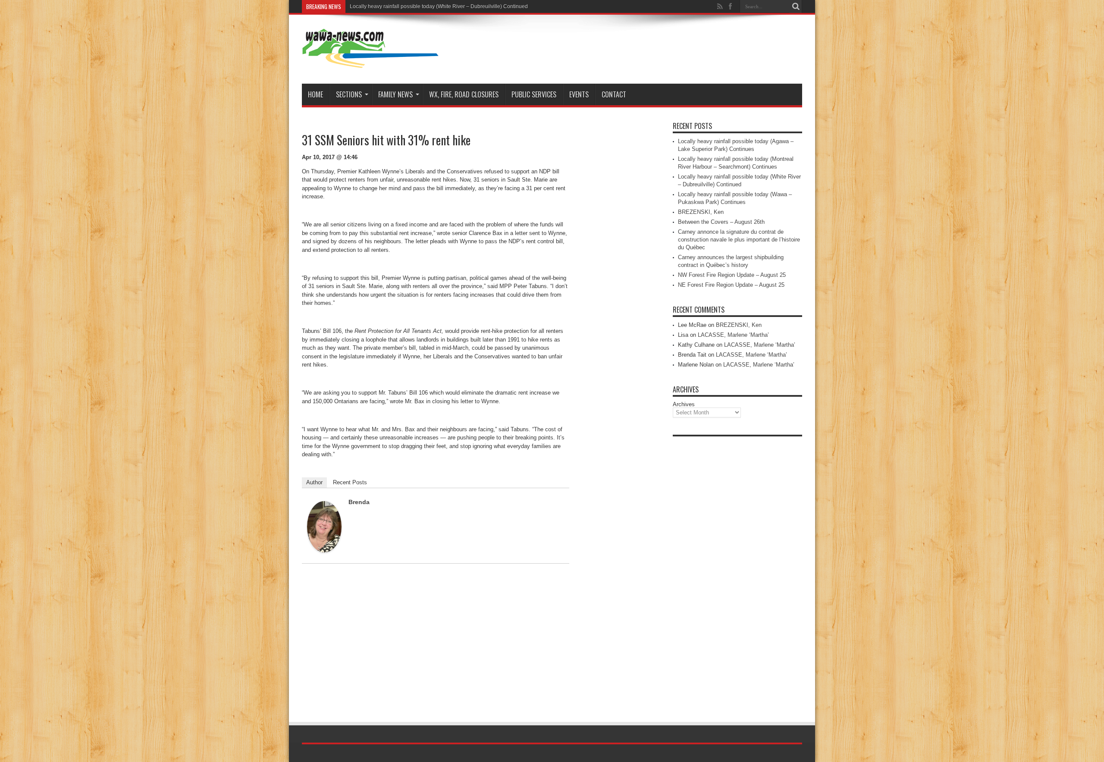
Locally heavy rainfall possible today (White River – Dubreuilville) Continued (439, 6)
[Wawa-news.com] (370, 62)
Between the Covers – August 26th (721, 222)
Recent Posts (350, 482)
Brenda (359, 502)
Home (315, 94)
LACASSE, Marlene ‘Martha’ (733, 335)
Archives (684, 404)
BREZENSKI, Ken (701, 212)
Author (314, 482)
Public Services (533, 94)
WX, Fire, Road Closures (464, 94)
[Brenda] (324, 550)
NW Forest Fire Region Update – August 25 (732, 275)
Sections (349, 94)
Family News (395, 94)
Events (579, 94)
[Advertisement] (737, 570)
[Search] (795, 6)
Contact (614, 94)
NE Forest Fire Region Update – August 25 (731, 285)
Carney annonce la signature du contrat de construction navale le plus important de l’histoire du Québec (739, 240)
